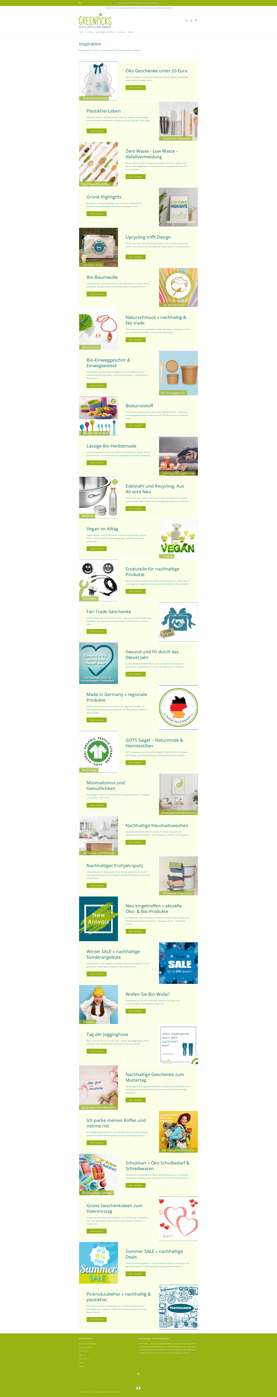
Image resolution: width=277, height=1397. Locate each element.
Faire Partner (84, 1359)
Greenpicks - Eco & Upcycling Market (95, 1392)
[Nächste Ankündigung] (161, 3)
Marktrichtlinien (85, 1347)
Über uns (82, 1355)
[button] (186, 20)
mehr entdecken (136, 87)
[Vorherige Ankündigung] (115, 3)
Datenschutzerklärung (87, 1344)
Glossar (82, 1366)
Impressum (83, 1351)
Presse (81, 1363)
